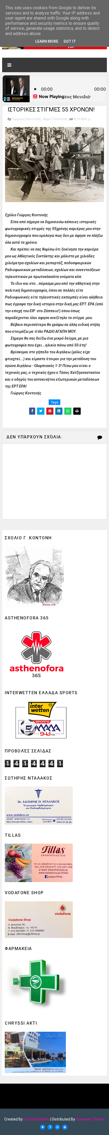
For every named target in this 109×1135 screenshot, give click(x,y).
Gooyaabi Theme (90, 1119)
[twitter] (42, 1127)
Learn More (46, 41)
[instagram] (57, 1127)
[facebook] (50, 1127)
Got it (69, 41)
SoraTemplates (36, 1119)
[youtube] (64, 1127)
